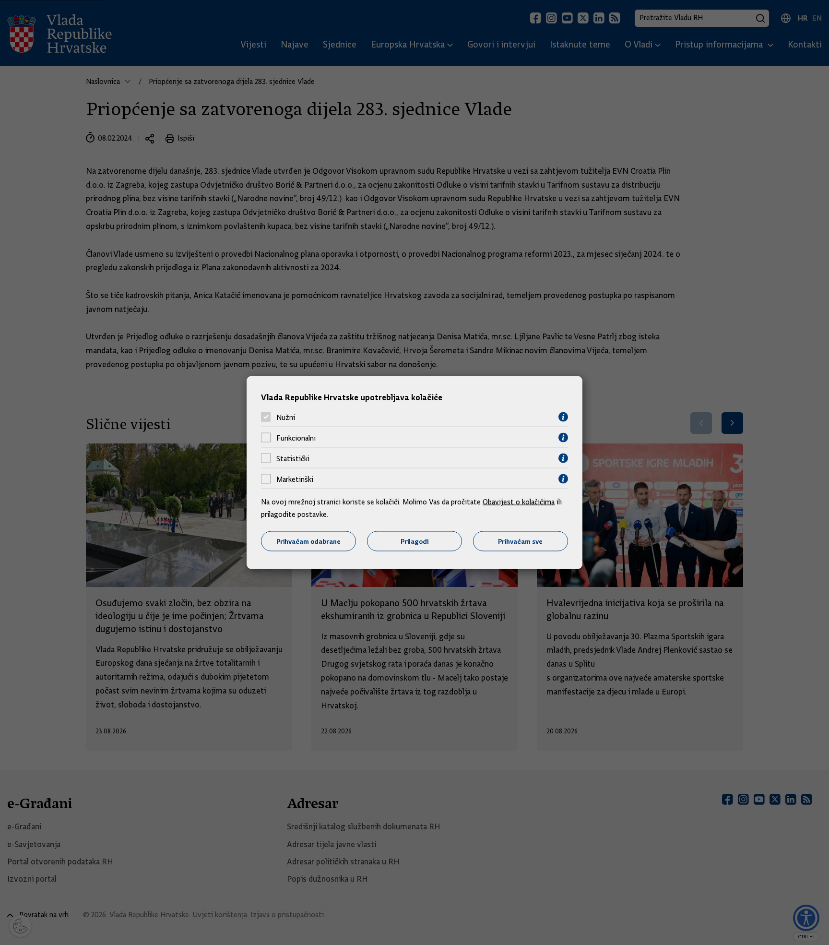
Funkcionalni (296, 437)
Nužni (285, 417)
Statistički (292, 458)
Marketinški (294, 479)
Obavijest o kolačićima (519, 502)
